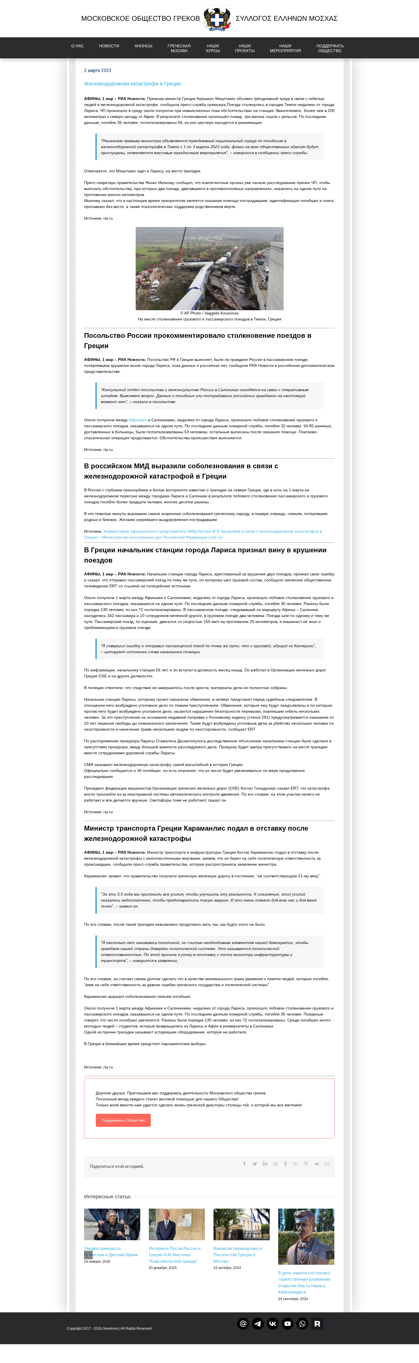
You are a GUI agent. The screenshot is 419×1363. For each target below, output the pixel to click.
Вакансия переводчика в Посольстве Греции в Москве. (237, 1255)
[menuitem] (81, 47)
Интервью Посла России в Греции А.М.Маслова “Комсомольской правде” (175, 1255)
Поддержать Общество (123, 1120)
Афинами (138, 420)
